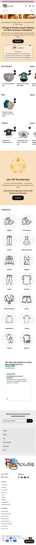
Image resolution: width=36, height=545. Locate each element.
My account (4, 528)
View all (32, 66)
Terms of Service (6, 521)
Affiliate (3, 497)
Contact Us (4, 485)
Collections (4, 490)
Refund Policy (5, 519)
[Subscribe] (30, 421)
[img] (19, 366)
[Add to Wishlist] (15, 74)
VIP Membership (5, 504)
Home (3, 495)
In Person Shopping (6, 523)
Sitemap (3, 500)
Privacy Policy (5, 516)
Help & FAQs (4, 511)
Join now (18, 198)
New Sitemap (5, 502)
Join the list (4, 526)
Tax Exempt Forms (6, 514)
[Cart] (30, 5)
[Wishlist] (26, 6)
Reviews (3, 487)
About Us (3, 492)
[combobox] (18, 11)
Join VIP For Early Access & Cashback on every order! (18, 1)
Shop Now (18, 41)
